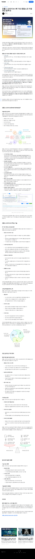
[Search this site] (24, 2)
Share (31, 13)
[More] (18, 2)
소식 (8, 1)
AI (21, 552)
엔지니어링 (24, 552)
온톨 (11, 1)
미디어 (17, 552)
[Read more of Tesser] (3, 13)
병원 (13, 1)
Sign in (27, 1)
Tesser (6, 13)
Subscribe (31, 1)
